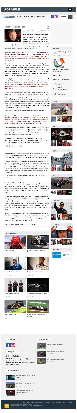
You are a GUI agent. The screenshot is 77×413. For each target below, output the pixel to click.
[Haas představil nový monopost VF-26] (61, 134)
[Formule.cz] (12, 9)
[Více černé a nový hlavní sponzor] (38, 285)
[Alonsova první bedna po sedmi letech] (61, 208)
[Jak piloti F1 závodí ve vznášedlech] (61, 109)
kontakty (70, 402)
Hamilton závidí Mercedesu (55, 351)
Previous (52, 109)
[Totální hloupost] (15, 242)
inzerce (64, 402)
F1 (48, 27)
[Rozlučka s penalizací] (15, 306)
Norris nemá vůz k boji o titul (55, 359)
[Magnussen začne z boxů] (38, 263)
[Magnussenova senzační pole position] (38, 306)
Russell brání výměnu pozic (55, 344)
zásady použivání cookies (37, 402)
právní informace (50, 402)
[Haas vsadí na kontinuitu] (15, 285)
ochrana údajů (26, 402)
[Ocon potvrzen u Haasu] (15, 263)
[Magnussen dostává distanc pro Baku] (38, 242)
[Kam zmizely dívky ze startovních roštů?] (61, 158)
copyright (58, 402)
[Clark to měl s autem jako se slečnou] (61, 232)
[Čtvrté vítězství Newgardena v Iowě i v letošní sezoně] (61, 183)
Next (71, 109)
